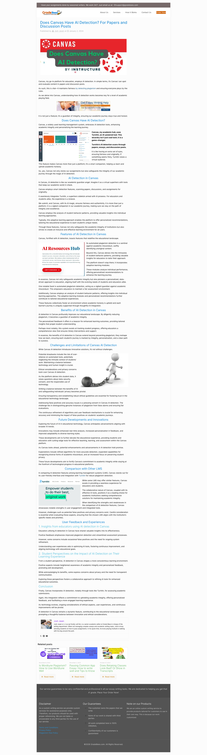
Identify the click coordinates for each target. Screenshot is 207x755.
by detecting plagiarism (86, 88)
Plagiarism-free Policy (48, 733)
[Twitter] (41, 636)
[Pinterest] (44, 636)
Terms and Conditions (48, 727)
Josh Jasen (59, 31)
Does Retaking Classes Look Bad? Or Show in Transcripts (113, 668)
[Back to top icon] (196, 750)
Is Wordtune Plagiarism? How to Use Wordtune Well (52, 668)
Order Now (161, 12)
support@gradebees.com (127, 5)
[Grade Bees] (51, 12)
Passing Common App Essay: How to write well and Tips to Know (82, 668)
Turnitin (82, 476)
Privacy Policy (45, 730)
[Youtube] (47, 636)
